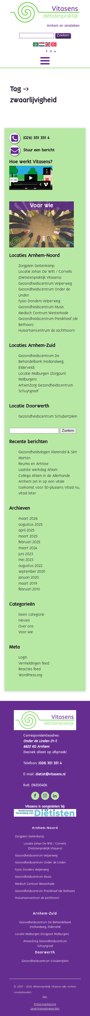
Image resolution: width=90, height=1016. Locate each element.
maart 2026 (28, 518)
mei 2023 (25, 560)
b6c (45, 997)
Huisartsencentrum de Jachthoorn (46, 330)
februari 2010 (29, 589)
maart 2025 (27, 536)
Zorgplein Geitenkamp (36, 266)
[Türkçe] (54, 44)
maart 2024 (27, 548)
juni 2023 (25, 554)
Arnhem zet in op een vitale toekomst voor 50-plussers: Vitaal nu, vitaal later (49, 487)
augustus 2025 (30, 524)
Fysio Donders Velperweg (39, 301)
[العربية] (36, 44)
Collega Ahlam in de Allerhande (44, 476)
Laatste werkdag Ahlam (37, 470)
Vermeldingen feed (33, 663)
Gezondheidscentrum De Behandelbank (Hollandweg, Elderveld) (41, 361)
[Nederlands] (42, 44)
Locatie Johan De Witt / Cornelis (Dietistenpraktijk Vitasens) (45, 846)
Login (22, 657)
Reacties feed (29, 669)
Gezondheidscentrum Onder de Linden (40, 862)
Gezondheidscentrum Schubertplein (47, 416)
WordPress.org (30, 675)
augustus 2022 (30, 566)
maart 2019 (27, 583)
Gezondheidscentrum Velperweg (45, 283)
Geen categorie (31, 614)
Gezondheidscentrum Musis (41, 307)
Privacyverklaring (45, 1004)
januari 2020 (28, 577)
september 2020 (31, 571)
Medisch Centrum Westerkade (43, 313)
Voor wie (25, 632)
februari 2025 (29, 542)
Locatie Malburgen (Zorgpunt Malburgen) (42, 934)
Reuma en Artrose (33, 464)
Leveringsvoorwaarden (45, 1008)
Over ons (25, 626)
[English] (48, 44)
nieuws (24, 620)
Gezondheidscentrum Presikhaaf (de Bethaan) (45, 891)
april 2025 (26, 530)
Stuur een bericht (38, 150)
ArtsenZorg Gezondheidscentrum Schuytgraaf (45, 944)
